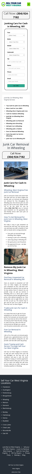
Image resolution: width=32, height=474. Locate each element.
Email (9, 78)
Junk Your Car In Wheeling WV (15, 138)
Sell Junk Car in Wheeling (14, 126)
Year (8, 32)
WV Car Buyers (16, 453)
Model (9, 45)
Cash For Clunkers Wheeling (15, 114)
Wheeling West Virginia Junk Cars (17, 111)
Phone (9, 72)
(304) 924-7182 (16, 157)
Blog (23, 455)
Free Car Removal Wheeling (15, 131)
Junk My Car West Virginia (11, 447)
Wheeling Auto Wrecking (14, 123)
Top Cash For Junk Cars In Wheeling (17, 106)
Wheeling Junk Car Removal (15, 121)
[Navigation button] (28, 4)
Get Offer (16, 86)
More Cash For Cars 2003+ (14, 108)
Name (9, 65)
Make (9, 39)
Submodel (10, 52)
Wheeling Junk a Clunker (14, 129)
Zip (8, 59)
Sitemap (17, 455)
